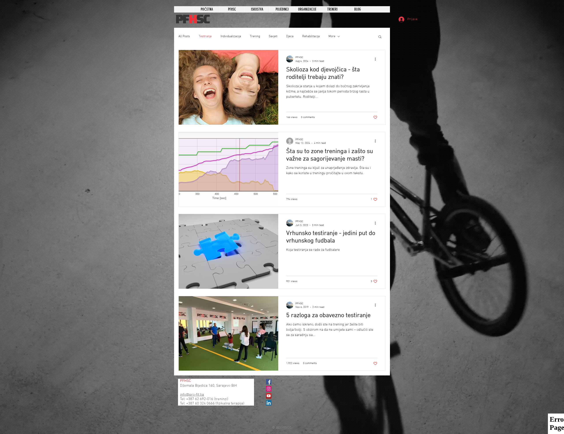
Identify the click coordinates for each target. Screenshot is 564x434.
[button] (380, 37)
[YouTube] (268, 396)
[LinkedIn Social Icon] (268, 403)
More (331, 36)
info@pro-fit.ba (192, 395)
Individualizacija (231, 36)
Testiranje (205, 36)
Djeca (289, 36)
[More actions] (376, 59)
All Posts (184, 36)
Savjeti (273, 36)
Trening (255, 36)
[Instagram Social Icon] (268, 389)
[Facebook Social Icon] (268, 381)
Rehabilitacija (311, 36)
